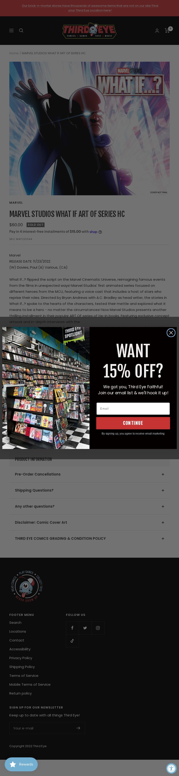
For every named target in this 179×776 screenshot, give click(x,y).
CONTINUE (133, 423)
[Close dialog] (171, 333)
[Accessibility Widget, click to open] (171, 768)
